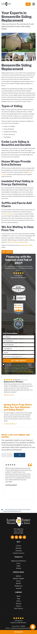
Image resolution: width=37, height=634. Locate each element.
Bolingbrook (18, 586)
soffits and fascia (8, 214)
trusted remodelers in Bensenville (17, 242)
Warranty (18, 548)
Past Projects (18, 608)
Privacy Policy (18, 371)
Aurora (18, 581)
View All (18, 588)
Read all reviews (9, 395)
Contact (18, 545)
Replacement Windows (18, 561)
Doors (18, 563)
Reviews (18, 603)
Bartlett (18, 583)
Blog (18, 598)
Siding (18, 566)
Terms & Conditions (28, 371)
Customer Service (18, 553)
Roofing (18, 568)
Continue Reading (9, 424)
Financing (18, 550)
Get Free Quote (18, 361)
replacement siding (26, 245)
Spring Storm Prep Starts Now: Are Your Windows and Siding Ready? (18, 407)
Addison (18, 576)
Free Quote (18, 632)
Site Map (22, 626)
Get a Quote (7, 252)
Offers (18, 601)
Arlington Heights (18, 578)
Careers (18, 606)
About (18, 596)
